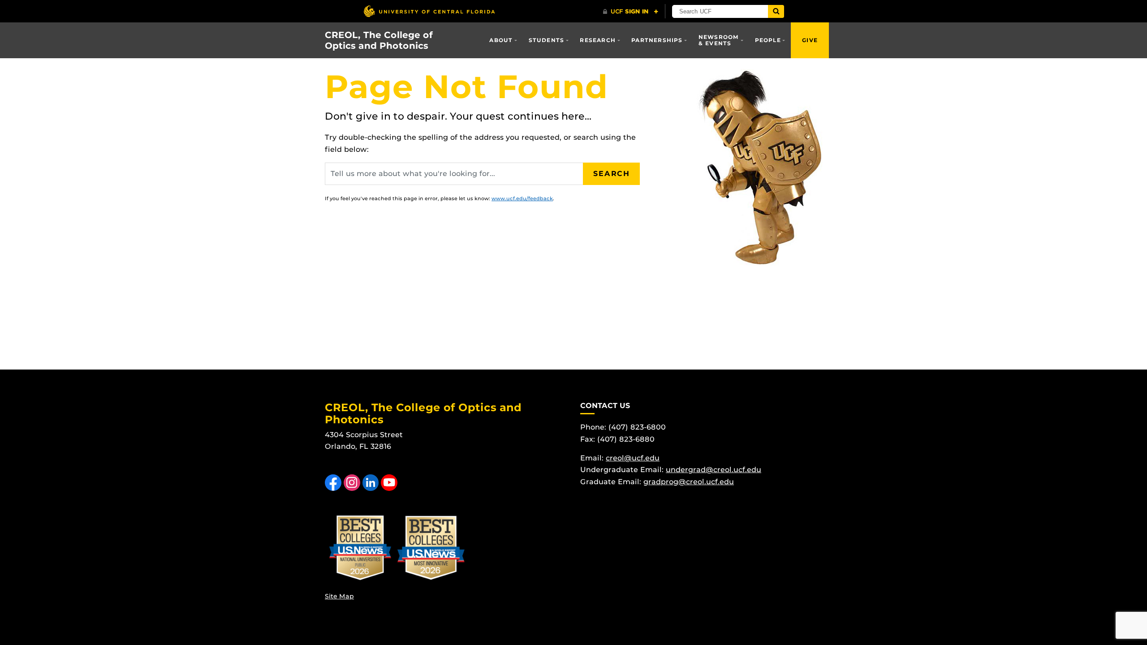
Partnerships (656, 40)
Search (611, 173)
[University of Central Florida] (429, 11)
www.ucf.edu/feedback (522, 198)
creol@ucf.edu (633, 458)
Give (810, 40)
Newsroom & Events (719, 40)
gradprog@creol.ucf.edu (688, 481)
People (768, 40)
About (501, 40)
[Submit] (776, 11)
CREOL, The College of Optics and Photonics (379, 40)
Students (547, 40)
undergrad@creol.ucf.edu (713, 469)
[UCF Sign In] (631, 11)
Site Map (339, 596)
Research (598, 40)
